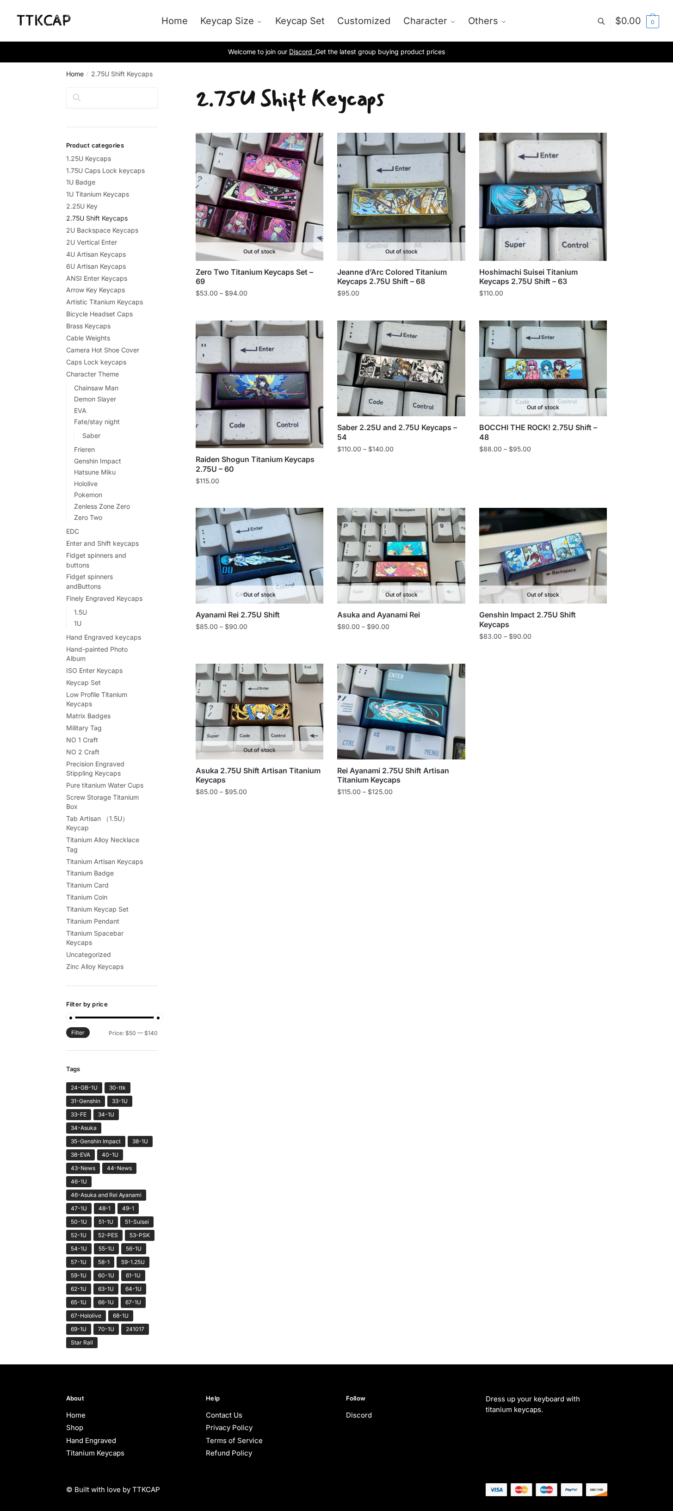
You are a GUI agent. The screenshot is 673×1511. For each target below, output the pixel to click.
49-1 (128, 1208)
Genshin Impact (97, 461)
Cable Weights (88, 338)
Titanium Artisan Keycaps (104, 861)
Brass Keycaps (88, 326)
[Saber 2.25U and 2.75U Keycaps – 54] (401, 368)
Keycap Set (83, 682)
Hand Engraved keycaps (103, 637)
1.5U (80, 612)
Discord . (302, 52)
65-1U (78, 1302)
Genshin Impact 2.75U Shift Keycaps (527, 619)
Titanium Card (87, 885)
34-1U (106, 1114)
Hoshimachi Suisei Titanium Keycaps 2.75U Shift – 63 (528, 276)
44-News (119, 1168)
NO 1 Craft (82, 740)
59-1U (78, 1275)
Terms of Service (234, 1440)
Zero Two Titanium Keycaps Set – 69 (254, 276)
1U (77, 623)
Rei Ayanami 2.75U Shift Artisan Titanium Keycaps (393, 775)
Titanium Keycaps (95, 1453)
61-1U (133, 1275)
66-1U (106, 1302)
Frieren (84, 449)
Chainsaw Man (96, 388)
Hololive (86, 483)
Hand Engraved (91, 1440)
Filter (78, 1032)
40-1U (110, 1154)
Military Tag (84, 728)
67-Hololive (86, 1315)
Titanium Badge (90, 873)
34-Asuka (84, 1127)
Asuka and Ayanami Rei (378, 614)
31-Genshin (85, 1101)
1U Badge (80, 182)
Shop (74, 1427)
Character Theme (92, 374)
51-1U (106, 1221)
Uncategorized (88, 954)
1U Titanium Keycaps (97, 194)
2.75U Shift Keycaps (97, 218)
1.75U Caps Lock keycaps (105, 170)
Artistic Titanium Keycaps (104, 302)
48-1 (105, 1208)
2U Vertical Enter (91, 242)
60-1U (106, 1275)
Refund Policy (229, 1453)
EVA (80, 410)
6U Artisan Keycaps (96, 266)
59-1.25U (133, 1261)
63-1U (106, 1288)
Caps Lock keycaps (96, 362)
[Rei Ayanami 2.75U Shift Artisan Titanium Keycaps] (401, 711)
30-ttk (117, 1087)
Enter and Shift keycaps (102, 543)
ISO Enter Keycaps (94, 670)
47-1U (79, 1208)
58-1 (104, 1261)
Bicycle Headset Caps (99, 314)
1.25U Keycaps (88, 158)
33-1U (120, 1101)
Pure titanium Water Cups (104, 785)
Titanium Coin (86, 897)
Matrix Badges (88, 716)
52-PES (108, 1235)
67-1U (133, 1302)
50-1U (79, 1221)
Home (75, 74)
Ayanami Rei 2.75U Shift (238, 614)
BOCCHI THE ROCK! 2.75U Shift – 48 (538, 432)
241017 (135, 1329)
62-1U (78, 1288)
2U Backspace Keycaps (102, 230)
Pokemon (88, 495)
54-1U (79, 1248)
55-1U (106, 1248)
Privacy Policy (229, 1427)
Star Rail (82, 1342)
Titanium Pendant (92, 921)
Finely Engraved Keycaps (104, 598)
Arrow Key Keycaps (95, 290)
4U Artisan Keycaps (96, 254)
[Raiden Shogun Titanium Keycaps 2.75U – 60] (259, 384)
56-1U (134, 1248)
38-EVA (80, 1154)
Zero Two (88, 517)
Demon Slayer (95, 399)
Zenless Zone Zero (102, 506)
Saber (91, 435)
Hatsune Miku (95, 472)
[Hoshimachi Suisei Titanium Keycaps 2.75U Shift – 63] (543, 196)
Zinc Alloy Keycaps (94, 966)
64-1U (133, 1288)
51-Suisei (137, 1221)
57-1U (78, 1261)
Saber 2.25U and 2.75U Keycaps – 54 (397, 432)
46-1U (79, 1181)
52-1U (78, 1235)
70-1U (106, 1329)
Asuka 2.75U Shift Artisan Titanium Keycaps (258, 775)
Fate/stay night (97, 422)
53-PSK (140, 1235)
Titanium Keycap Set (97, 909)
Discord (359, 1415)
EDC (72, 531)
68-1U (121, 1315)
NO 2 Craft (82, 752)
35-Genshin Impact (96, 1141)
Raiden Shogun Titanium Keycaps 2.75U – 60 (255, 464)
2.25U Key (82, 206)
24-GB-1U (84, 1087)
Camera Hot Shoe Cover (102, 350)
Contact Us (224, 1415)
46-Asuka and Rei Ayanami (106, 1194)
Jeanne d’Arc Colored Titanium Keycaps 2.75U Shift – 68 (392, 276)
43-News (83, 1168)
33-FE (78, 1114)
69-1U (78, 1329)
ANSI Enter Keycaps (96, 278)
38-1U (140, 1141)
